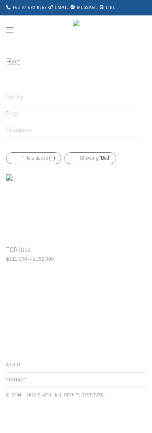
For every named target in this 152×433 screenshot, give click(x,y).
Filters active (38, 158)
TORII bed (18, 250)
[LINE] (33, 414)
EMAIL (62, 7)
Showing (95, 158)
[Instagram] (21, 414)
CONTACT (16, 380)
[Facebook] (8, 414)
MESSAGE (87, 7)
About (13, 365)
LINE (111, 7)
